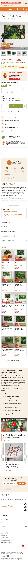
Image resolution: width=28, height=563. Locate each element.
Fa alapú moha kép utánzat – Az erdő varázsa (19, 307)
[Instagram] (25, 507)
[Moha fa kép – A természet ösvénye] (21, 277)
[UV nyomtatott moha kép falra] (8, 321)
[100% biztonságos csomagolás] (3, 143)
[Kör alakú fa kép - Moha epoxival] (8, 256)
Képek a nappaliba (13, 211)
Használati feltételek (5, 561)
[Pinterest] (25, 510)
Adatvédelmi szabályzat (13, 559)
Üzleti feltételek (4, 537)
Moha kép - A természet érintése (19, 329)
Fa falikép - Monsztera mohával (20, 263)
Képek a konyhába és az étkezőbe (10, 212)
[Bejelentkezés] (23, 9)
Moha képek (19, 214)
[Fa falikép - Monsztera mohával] (21, 256)
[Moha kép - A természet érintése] (21, 321)
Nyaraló (12, 215)
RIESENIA (19, 553)
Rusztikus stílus (18, 215)
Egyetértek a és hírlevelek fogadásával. (12, 488)
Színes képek (6, 211)
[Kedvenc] (20, 9)
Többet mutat (14, 204)
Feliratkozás (21, 483)
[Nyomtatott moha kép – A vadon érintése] (8, 342)
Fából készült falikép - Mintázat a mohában (7, 306)
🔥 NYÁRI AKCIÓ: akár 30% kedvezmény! (11, 2)
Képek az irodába (6, 214)
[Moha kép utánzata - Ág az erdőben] (8, 277)
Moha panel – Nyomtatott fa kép (19, 350)
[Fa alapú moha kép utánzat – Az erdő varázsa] (21, 298)
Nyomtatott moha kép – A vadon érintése (7, 350)
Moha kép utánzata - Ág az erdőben (7, 285)
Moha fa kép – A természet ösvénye (19, 285)
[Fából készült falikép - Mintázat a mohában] (8, 298)
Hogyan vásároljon (5, 538)
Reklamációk (4, 535)
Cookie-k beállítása (8, 542)
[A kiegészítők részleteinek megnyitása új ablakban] (10, 98)
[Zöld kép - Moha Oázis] (3, 53)
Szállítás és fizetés (5, 533)
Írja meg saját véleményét (14, 178)
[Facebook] (25, 504)
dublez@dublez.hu (7, 506)
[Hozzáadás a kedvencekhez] (25, 106)
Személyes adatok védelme (7, 540)
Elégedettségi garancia (6, 532)
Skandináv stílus (6, 215)
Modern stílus (14, 214)
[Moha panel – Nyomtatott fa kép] (21, 342)
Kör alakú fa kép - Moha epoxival (6, 263)
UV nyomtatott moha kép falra (7, 329)
